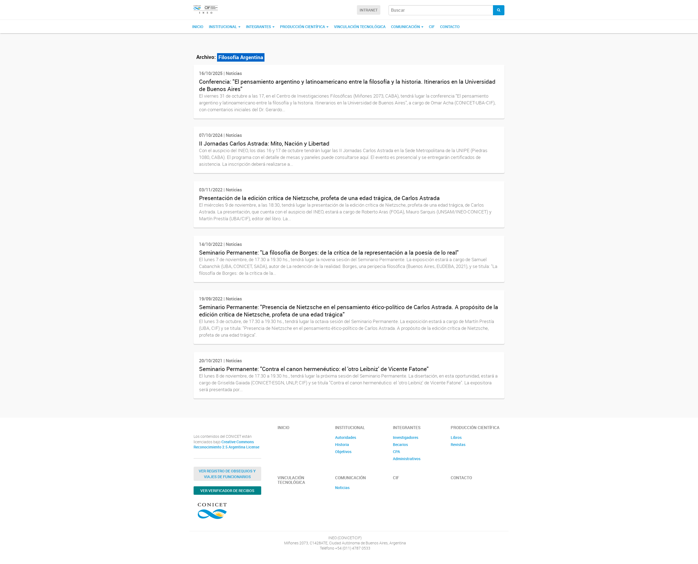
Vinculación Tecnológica (360, 26)
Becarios (400, 444)
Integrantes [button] (259, 26)
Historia (342, 444)
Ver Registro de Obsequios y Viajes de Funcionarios (227, 473)
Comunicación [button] (406, 26)
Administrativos (406, 458)
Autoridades (345, 437)
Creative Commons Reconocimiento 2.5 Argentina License (226, 444)
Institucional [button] (223, 26)
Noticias (342, 487)
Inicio (197, 26)
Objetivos (343, 451)
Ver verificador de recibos (227, 490)
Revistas (458, 444)
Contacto (450, 26)
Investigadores (405, 437)
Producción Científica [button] (303, 26)
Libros (456, 437)
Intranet (369, 10)
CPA (396, 451)
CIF (432, 26)
